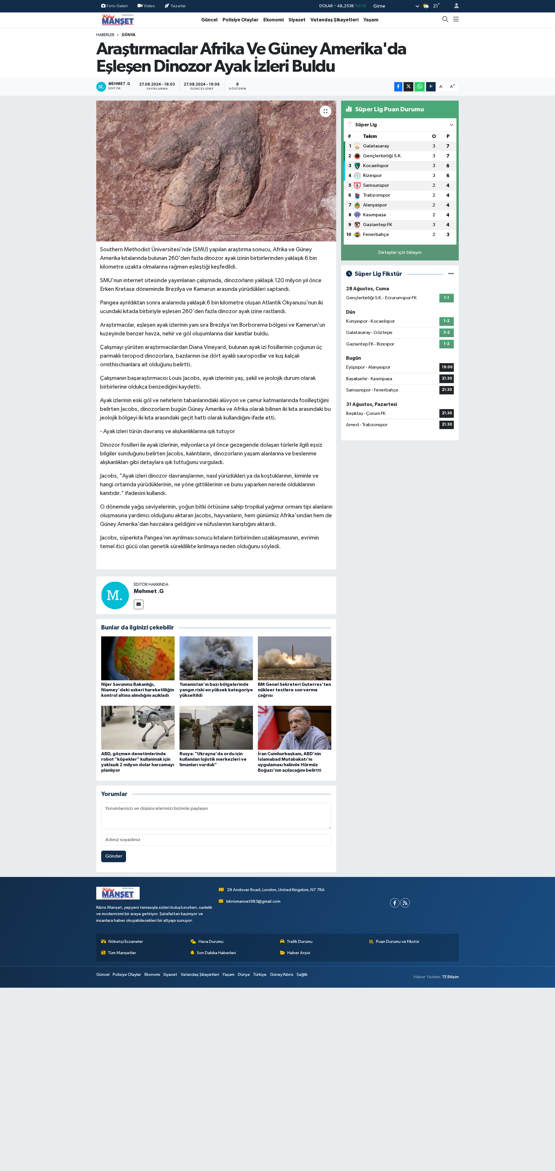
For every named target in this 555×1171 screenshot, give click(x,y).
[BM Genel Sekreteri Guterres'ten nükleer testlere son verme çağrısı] (294, 658)
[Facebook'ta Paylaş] (398, 87)
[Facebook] (394, 903)
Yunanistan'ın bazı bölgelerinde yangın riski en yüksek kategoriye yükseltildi (216, 690)
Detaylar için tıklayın (399, 252)
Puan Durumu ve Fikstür (397, 941)
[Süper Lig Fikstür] (451, 273)
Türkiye (260, 974)
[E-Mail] (138, 604)
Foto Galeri (117, 6)
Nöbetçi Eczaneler (125, 941)
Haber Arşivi (298, 953)
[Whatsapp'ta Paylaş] (420, 87)
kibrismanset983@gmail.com (253, 901)
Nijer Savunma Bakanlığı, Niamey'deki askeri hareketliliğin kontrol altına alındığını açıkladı (137, 690)
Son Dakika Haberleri (216, 953)
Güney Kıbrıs (281, 974)
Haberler (105, 35)
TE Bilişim (450, 977)
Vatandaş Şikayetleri (334, 19)
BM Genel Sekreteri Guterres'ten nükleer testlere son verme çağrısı (294, 690)
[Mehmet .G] (115, 595)
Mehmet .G (149, 591)
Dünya (129, 35)
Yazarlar (178, 6)
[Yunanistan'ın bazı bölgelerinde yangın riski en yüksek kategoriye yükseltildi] (216, 658)
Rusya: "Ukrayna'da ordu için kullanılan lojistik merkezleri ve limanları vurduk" (213, 759)
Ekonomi (273, 19)
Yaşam (370, 19)
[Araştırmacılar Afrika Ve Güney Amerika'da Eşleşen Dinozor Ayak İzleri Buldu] (216, 171)
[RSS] (405, 903)
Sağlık (302, 974)
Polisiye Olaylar (240, 19)
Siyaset (297, 19)
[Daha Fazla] (431, 87)
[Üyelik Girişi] (454, 6)
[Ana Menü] (456, 20)
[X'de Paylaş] (408, 87)
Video (149, 6)
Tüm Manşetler (122, 953)
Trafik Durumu (299, 941)
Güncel (209, 19)
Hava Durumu (211, 941)
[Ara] (445, 20)
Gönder (113, 856)
